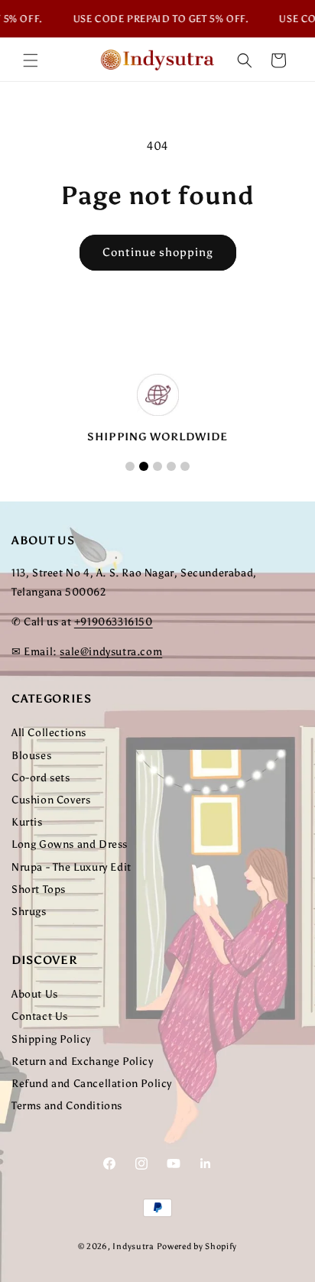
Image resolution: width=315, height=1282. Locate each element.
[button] (30, 60)
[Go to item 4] (171, 466)
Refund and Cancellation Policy (91, 1083)
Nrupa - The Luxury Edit (71, 867)
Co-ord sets (40, 777)
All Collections (48, 732)
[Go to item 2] (143, 466)
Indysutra (133, 1246)
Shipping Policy (51, 1039)
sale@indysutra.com (111, 651)
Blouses (31, 755)
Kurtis (27, 822)
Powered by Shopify (197, 1246)
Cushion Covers (50, 800)
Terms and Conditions (66, 1105)
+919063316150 (113, 621)
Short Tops (38, 889)
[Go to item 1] (130, 466)
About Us (34, 994)
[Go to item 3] (157, 466)
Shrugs (29, 911)
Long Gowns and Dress (69, 844)
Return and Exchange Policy (82, 1061)
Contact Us (39, 1016)
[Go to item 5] (185, 466)
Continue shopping (157, 252)
